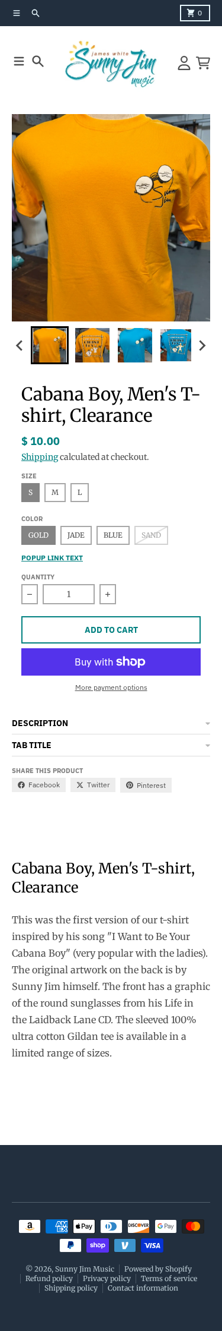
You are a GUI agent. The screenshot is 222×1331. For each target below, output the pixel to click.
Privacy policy (107, 1278)
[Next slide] (202, 345)
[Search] (38, 61)
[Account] (184, 63)
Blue (113, 535)
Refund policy (49, 1278)
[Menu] (19, 61)
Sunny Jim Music (84, 1268)
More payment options (111, 687)
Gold (38, 535)
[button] (50, 345)
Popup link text (52, 557)
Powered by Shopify (158, 1268)
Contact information (143, 1287)
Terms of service (169, 1278)
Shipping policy (71, 1287)
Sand (151, 535)
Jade (76, 535)
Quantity (37, 577)
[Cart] (203, 63)
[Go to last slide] (20, 345)
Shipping (39, 457)
